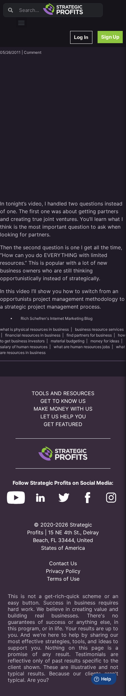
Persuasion (31, 49)
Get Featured (63, 424)
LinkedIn (28, 158)
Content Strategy (36, 65)
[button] (21, 22)
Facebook (29, 107)
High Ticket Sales (36, 132)
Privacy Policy (63, 571)
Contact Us (63, 563)
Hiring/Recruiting (36, 149)
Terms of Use (63, 579)
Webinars (29, 57)
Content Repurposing (40, 91)
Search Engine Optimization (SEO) (51, 116)
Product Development (40, 74)
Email (25, 82)
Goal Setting (32, 124)
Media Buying (33, 141)
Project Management (39, 99)
